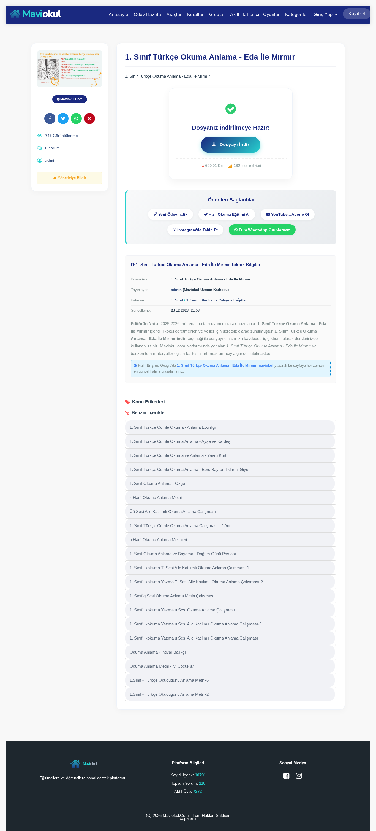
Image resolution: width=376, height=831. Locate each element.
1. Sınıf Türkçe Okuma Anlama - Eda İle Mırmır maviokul (225, 365)
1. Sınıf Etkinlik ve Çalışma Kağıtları (217, 300)
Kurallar (195, 14)
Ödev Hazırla (147, 14)
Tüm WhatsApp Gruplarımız (264, 230)
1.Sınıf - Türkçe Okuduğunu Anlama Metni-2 (169, 694)
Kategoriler (296, 14)
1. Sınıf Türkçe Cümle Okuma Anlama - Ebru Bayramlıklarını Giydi (189, 469)
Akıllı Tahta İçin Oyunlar (255, 14)
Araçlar (174, 14)
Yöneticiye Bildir (71, 178)
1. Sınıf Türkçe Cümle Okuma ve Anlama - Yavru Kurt (178, 455)
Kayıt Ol (356, 13)
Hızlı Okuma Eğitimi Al (229, 214)
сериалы (188, 818)
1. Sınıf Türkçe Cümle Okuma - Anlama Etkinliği (173, 427)
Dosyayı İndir (233, 145)
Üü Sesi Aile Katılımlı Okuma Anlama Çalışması (173, 511)
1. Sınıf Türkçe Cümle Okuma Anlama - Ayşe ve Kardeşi (180, 441)
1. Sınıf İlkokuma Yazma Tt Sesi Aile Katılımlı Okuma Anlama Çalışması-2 (196, 581)
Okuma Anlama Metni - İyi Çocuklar (162, 666)
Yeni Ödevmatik (172, 214)
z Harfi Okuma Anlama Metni (156, 497)
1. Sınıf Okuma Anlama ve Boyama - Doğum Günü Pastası (183, 553)
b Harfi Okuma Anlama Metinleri (158, 539)
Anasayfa (118, 14)
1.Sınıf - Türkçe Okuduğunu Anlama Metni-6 (169, 680)
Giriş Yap (324, 14)
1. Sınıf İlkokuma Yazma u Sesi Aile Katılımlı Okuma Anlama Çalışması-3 (195, 624)
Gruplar (217, 14)
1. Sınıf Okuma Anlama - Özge (157, 483)
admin (51, 160)
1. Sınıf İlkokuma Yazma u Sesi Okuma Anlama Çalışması (182, 610)
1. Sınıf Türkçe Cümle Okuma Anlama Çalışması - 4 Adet (181, 525)
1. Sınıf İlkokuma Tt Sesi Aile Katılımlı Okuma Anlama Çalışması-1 (189, 567)
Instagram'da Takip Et (197, 230)
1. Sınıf (177, 300)
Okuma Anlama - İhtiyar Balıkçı (158, 652)
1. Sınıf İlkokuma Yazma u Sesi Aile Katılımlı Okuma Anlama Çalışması (194, 638)
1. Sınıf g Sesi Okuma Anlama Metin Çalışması (172, 595)
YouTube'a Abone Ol (289, 214)
